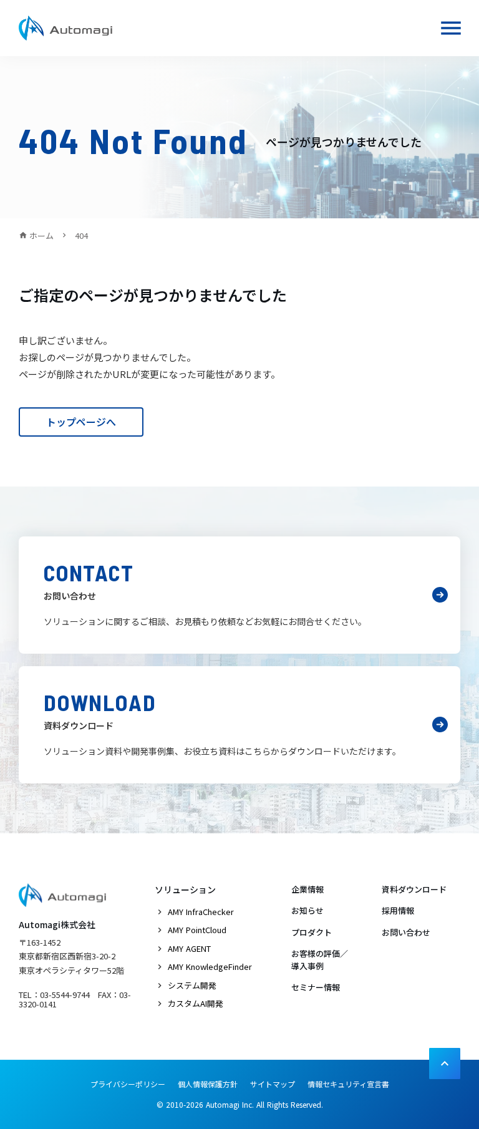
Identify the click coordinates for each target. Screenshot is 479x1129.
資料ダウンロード (414, 889)
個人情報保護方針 (208, 1083)
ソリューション (185, 889)
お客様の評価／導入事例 (319, 959)
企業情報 (307, 889)
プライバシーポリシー (127, 1083)
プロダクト (311, 932)
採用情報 (398, 910)
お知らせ (307, 910)
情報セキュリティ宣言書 (348, 1083)
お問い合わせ (406, 932)
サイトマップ (272, 1083)
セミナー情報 (315, 987)
